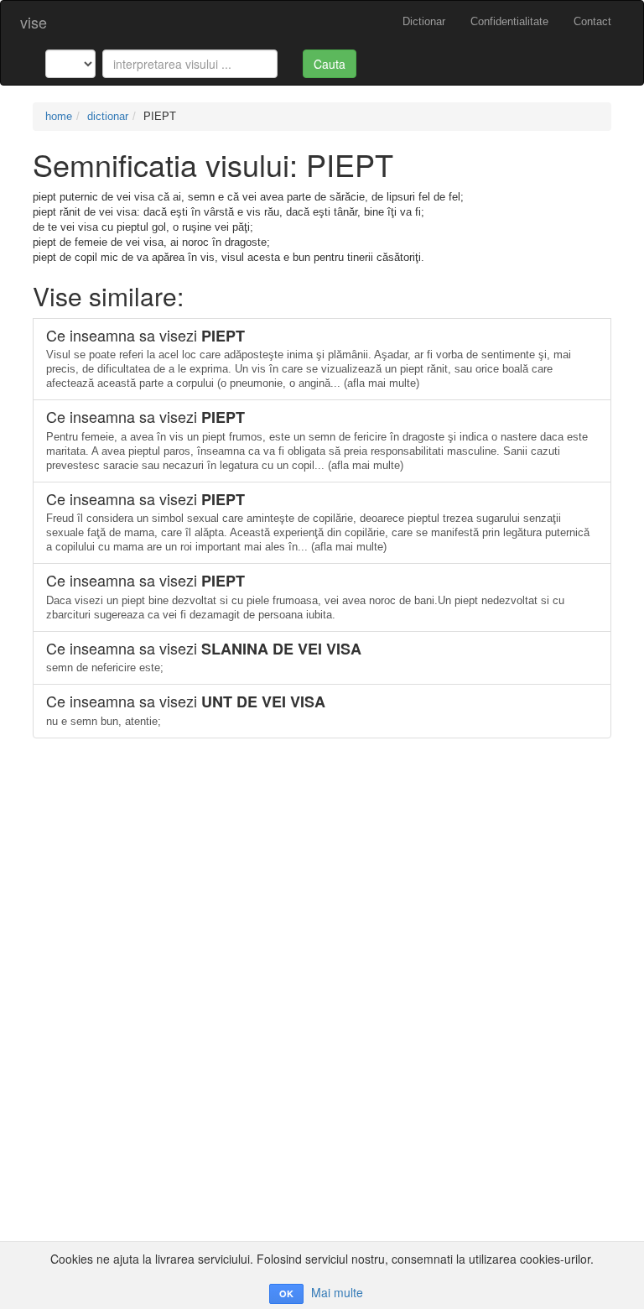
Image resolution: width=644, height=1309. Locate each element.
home (58, 116)
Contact (592, 21)
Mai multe (337, 1292)
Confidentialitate (509, 21)
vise (33, 22)
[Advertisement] (322, 855)
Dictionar (423, 21)
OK (286, 1293)
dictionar (107, 116)
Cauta (329, 63)
